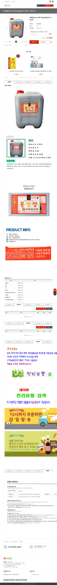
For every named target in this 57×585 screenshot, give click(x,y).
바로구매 (34, 42)
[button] (25, 27)
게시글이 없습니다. (35, 574)
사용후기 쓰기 (40, 308)
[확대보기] (16, 42)
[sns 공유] (25, 45)
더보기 (48, 308)
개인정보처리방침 (14, 541)
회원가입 (7, 1)
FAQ (9, 580)
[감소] (32, 34)
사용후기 (19, 82)
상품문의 (28, 82)
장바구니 (44, 42)
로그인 (14, 1)
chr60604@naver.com (11, 565)
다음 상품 (23, 41)
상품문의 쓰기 (40, 327)
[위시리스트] (51, 42)
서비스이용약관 (6, 541)
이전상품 (9, 41)
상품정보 (9, 82)
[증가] (37, 34)
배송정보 (38, 82)
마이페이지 (21, 541)
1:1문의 (21, 580)
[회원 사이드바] (55, 292)
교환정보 (47, 82)
